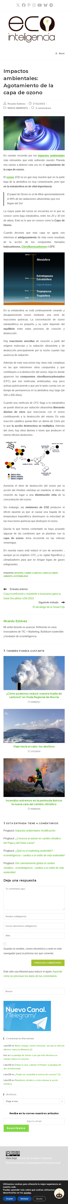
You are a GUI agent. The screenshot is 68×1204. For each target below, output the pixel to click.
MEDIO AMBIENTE (18, 108)
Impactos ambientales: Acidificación (35, 830)
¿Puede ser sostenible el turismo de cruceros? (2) (37, 1074)
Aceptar (9, 1198)
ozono (10, 177)
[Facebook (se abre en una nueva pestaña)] (24, 5)
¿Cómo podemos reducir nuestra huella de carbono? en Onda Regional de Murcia (34, 695)
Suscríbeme (16, 1128)
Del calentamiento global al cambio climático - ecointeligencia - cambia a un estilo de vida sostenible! (33, 868)
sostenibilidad (20, 576)
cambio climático (33, 573)
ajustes (27, 1192)
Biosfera (18, 573)
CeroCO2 (47, 573)
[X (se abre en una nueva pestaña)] (18, 5)
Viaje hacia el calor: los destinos (34, 746)
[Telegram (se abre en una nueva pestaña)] (50, 5)
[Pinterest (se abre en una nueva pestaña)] (29, 5)
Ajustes (39, 1198)
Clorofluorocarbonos (34, 246)
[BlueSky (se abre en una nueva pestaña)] (45, 5)
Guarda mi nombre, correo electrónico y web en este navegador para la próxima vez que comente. (32, 951)
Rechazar (24, 1198)
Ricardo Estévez (16, 103)
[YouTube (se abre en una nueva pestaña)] (40, 5)
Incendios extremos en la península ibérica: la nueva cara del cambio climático (34, 802)
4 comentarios (43, 108)
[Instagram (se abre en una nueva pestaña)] (34, 5)
